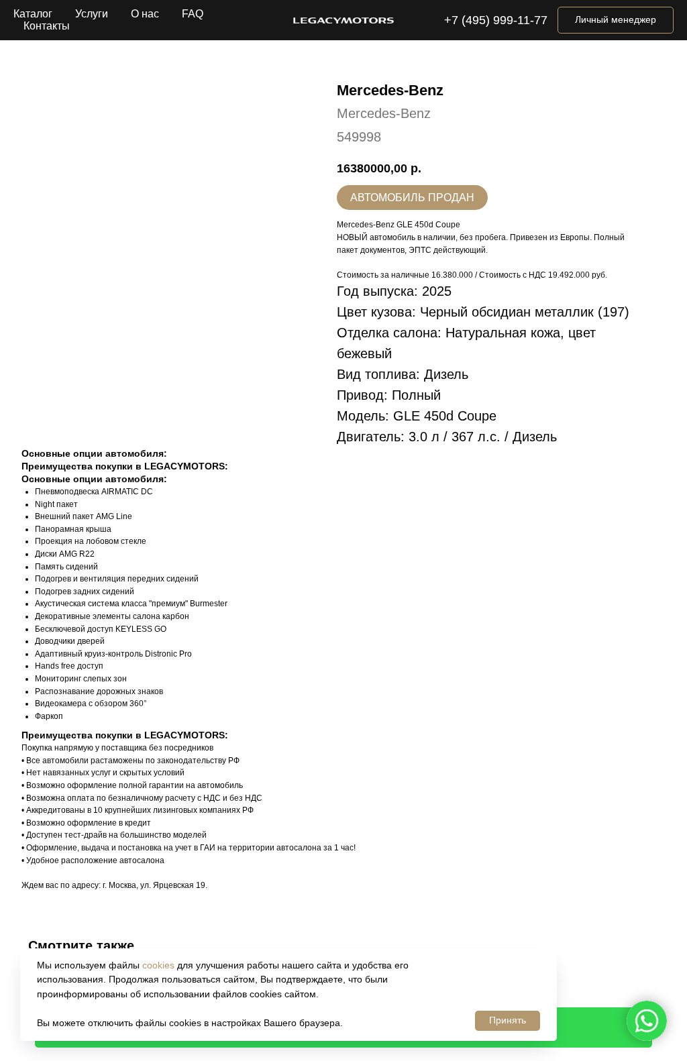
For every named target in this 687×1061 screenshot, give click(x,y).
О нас (145, 13)
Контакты (46, 26)
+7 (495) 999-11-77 (495, 20)
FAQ (192, 13)
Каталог (32, 13)
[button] (616, 20)
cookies (158, 965)
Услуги (91, 13)
